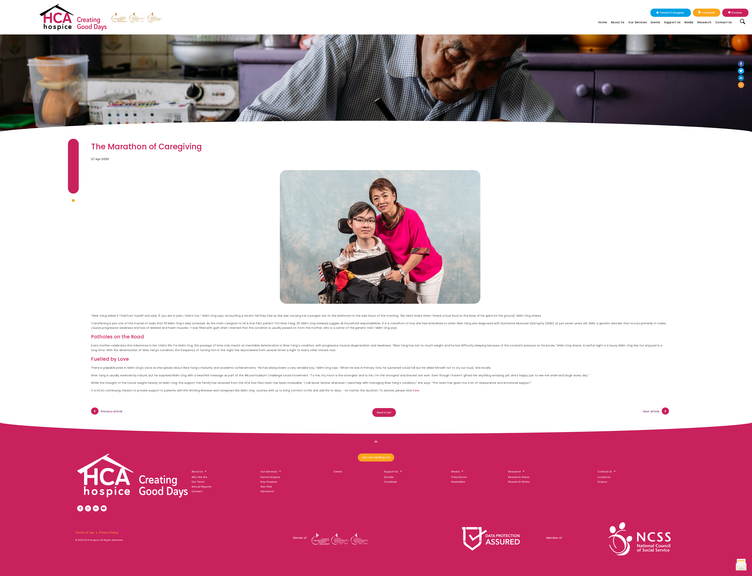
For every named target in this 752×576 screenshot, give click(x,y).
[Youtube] (104, 508)
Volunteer (708, 12)
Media (688, 22)
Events (655, 22)
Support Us (672, 22)
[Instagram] (741, 85)
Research (704, 22)
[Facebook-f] (741, 64)
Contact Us (723, 22)
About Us (617, 22)
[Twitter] (741, 71)
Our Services (637, 22)
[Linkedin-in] (741, 78)
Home (602, 22)
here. (416, 390)
